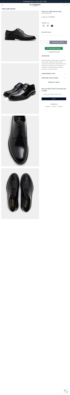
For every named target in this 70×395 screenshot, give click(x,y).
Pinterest (60, 106)
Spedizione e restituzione (50, 78)
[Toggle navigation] (2, 5)
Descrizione (45, 56)
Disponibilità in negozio (55, 48)
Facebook (48, 106)
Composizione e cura (48, 73)
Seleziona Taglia (46, 32)
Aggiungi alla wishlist (55, 52)
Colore (45, 23)
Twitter (54, 106)
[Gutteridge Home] (35, 5)
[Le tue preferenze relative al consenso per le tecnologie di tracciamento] (67, 392)
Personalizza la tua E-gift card (35, 1)
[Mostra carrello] (67, 5)
